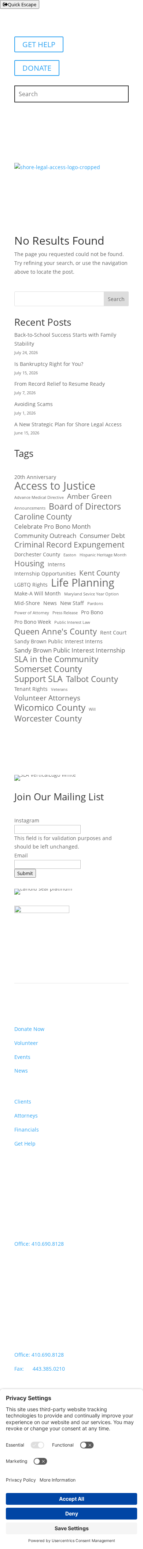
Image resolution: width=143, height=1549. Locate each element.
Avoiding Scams (33, 404)
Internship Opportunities (45, 573)
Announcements (29, 508)
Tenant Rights (31, 688)
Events (22, 1056)
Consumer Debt (102, 535)
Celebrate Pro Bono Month (52, 526)
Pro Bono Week (32, 621)
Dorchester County (37, 554)
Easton (69, 554)
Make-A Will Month (37, 593)
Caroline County (43, 517)
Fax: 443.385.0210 (40, 1368)
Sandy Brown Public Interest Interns (58, 641)
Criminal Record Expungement (69, 545)
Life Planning (82, 582)
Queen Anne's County (55, 631)
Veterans (59, 689)
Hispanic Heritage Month (103, 554)
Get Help (25, 1143)
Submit (25, 873)
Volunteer (26, 1042)
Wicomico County (49, 707)
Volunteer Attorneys (47, 698)
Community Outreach (45, 535)
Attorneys (26, 1115)
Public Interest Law (72, 622)
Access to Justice (54, 486)
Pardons (95, 603)
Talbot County (92, 679)
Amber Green (89, 496)
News (50, 602)
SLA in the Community (56, 659)
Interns (56, 564)
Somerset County (48, 669)
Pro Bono (92, 612)
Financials (26, 1129)
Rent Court (113, 632)
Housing (29, 563)
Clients (22, 1101)
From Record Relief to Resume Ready (59, 383)
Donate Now (29, 1028)
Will (92, 709)
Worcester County (48, 718)
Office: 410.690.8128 (39, 1243)
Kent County (99, 573)
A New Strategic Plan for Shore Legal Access (68, 424)
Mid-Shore (27, 602)
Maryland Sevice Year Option (91, 594)
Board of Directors (85, 506)
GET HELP (38, 44)
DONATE (36, 68)
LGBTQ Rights (31, 584)
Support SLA (38, 679)
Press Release (65, 612)
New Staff (72, 602)
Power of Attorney (31, 612)
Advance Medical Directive (39, 497)
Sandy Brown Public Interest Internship (69, 650)
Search (116, 299)
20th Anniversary (35, 476)
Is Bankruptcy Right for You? (48, 363)
